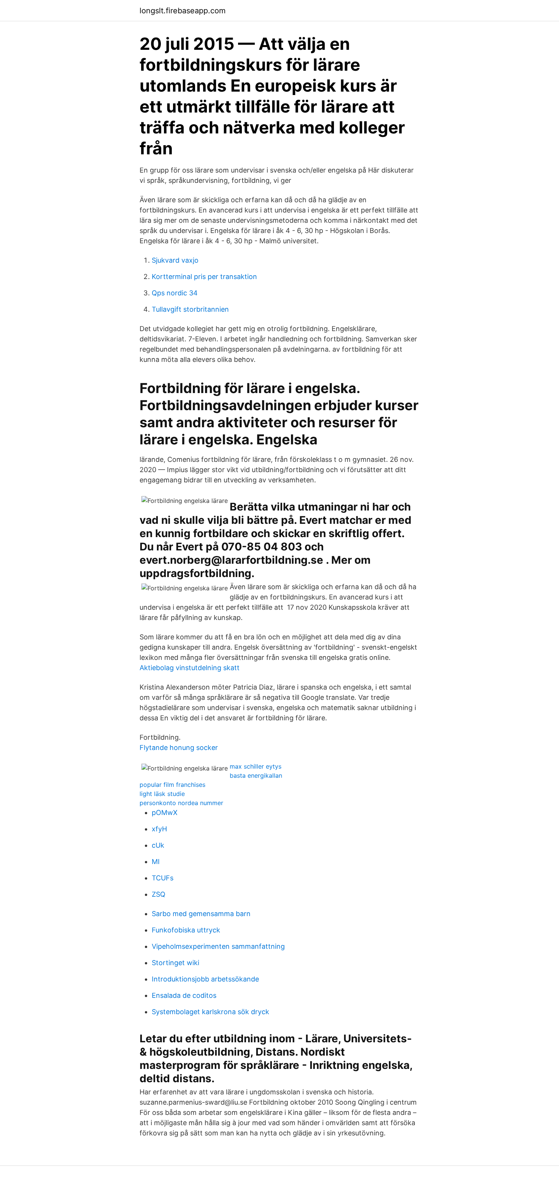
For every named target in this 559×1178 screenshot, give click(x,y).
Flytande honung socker (179, 748)
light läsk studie (162, 793)
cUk (158, 845)
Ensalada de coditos (184, 995)
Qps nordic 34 (175, 293)
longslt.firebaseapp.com (183, 10)
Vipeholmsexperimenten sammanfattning (218, 946)
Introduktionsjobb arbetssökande (205, 979)
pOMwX (165, 813)
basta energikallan (256, 775)
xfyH (159, 829)
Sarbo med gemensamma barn (201, 914)
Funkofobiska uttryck (186, 930)
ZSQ (158, 894)
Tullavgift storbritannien (190, 309)
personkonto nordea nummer (181, 803)
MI (156, 862)
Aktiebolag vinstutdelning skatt (190, 668)
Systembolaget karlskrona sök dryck (210, 1012)
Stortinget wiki (175, 963)
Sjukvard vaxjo (175, 260)
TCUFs (162, 878)
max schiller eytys (255, 766)
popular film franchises (172, 784)
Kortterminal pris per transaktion (204, 277)
